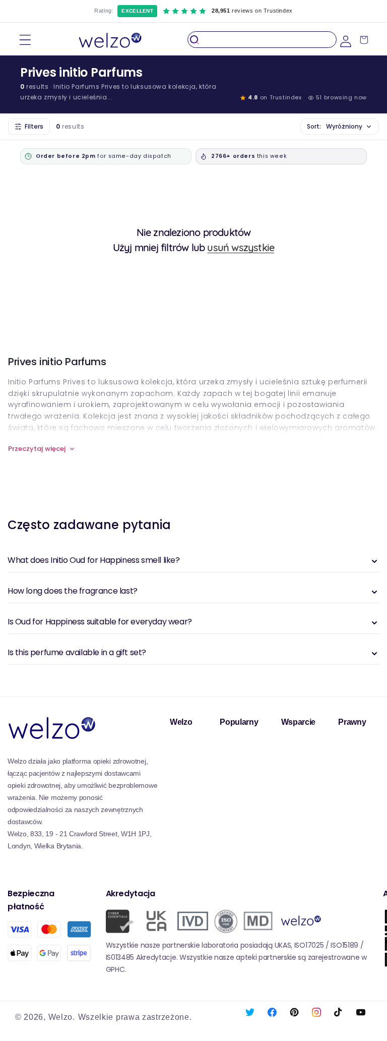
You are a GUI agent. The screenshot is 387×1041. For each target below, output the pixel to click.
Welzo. (61, 1017)
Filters (34, 126)
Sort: (334, 126)
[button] (25, 39)
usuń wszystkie (240, 247)
